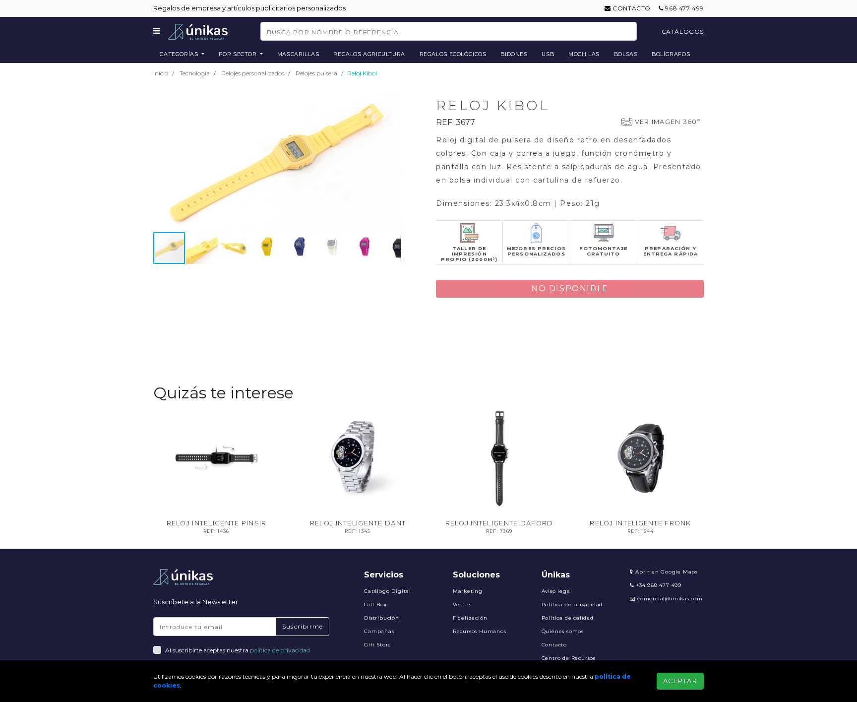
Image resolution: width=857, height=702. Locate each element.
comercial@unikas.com (670, 598)
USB (548, 54)
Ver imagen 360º (667, 122)
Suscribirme (302, 626)
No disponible (570, 288)
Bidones (513, 54)
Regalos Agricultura (369, 54)
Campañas (379, 631)
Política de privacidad (572, 604)
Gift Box (375, 604)
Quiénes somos (563, 631)
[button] (392, 101)
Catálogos (683, 31)
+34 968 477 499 (657, 585)
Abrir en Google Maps (665, 572)
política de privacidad (280, 650)
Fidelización (470, 618)
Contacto (631, 8)
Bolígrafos (671, 54)
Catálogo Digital (387, 591)
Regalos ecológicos (453, 54)
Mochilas (584, 54)
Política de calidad (568, 618)
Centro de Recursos (569, 658)
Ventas (462, 604)
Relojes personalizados (252, 73)
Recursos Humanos (479, 631)
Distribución (381, 618)
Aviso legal (557, 591)
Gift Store (377, 644)
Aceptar (680, 681)
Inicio (160, 73)
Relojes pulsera (316, 73)
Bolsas (626, 54)
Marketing (468, 591)
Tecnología (195, 73)
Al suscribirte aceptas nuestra (237, 650)
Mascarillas (298, 54)
